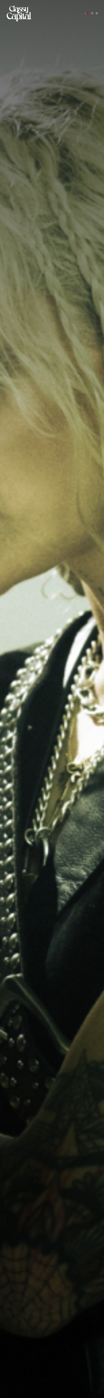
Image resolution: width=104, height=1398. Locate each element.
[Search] (92, 13)
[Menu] (96, 13)
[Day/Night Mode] (86, 13)
